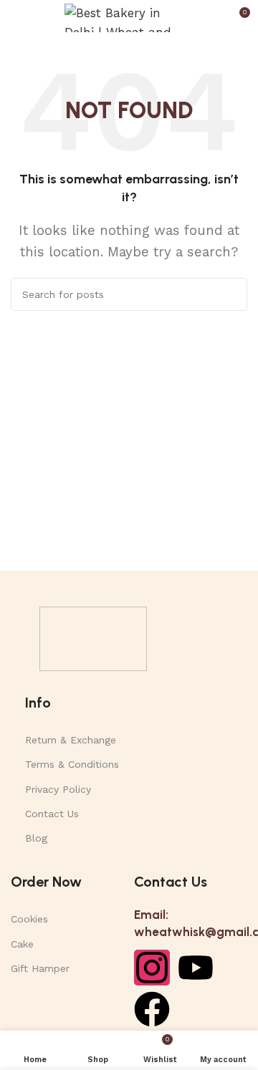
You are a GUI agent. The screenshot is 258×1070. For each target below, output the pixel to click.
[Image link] (93, 637)
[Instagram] (152, 967)
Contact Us (52, 813)
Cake (22, 944)
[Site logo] (129, 16)
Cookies (29, 919)
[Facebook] (152, 1009)
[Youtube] (196, 967)
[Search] (230, 294)
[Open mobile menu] (16, 18)
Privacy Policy (58, 789)
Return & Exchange (70, 740)
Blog (36, 838)
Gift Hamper (40, 968)
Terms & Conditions (72, 764)
